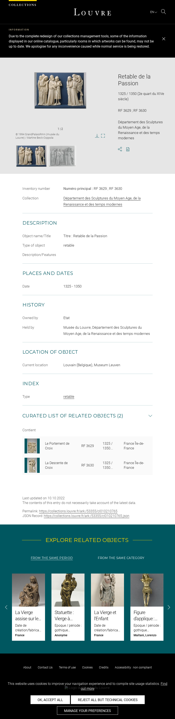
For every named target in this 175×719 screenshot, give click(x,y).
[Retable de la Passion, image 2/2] (62, 156)
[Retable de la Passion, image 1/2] (31, 156)
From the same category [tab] (121, 558)
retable (68, 396)
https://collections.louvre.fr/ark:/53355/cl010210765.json (86, 516)
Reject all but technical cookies (108, 700)
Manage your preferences (87, 711)
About (27, 667)
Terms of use (67, 667)
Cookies (87, 667)
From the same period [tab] (52, 558)
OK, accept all (50, 700)
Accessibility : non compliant (133, 667)
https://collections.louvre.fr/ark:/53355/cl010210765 (78, 511)
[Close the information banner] (163, 38)
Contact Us (45, 667)
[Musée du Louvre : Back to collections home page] (92, 11)
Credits (103, 667)
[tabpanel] (87, 607)
